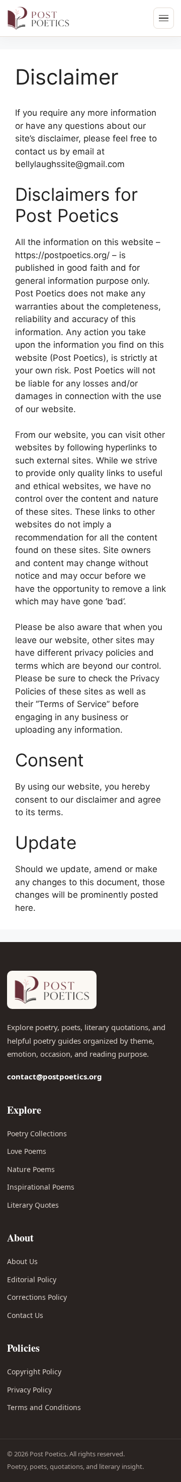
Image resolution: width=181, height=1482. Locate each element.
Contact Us (25, 1315)
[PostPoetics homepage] (52, 18)
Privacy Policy (29, 1389)
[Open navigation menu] (163, 18)
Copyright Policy (34, 1371)
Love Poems (26, 1151)
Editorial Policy (31, 1279)
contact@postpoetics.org (54, 1076)
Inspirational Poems (40, 1187)
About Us (22, 1261)
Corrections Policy (37, 1297)
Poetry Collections (37, 1133)
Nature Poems (31, 1169)
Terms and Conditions (44, 1407)
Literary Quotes (33, 1205)
